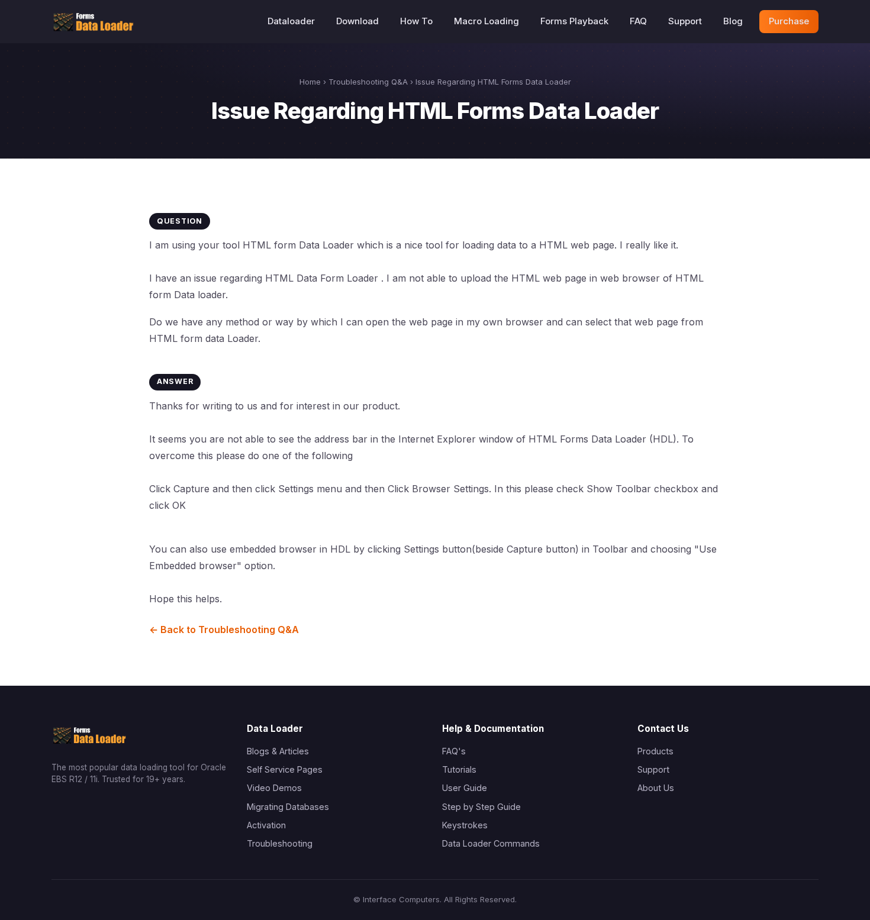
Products (655, 751)
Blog (733, 21)
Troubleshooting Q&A (368, 81)
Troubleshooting (279, 843)
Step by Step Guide (481, 807)
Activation (266, 825)
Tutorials (459, 769)
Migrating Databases (288, 807)
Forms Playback (574, 21)
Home (310, 81)
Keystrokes (465, 825)
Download (357, 21)
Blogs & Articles (278, 751)
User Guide (464, 788)
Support (685, 21)
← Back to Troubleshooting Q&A (224, 629)
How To (416, 21)
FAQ (638, 21)
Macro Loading (486, 21)
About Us (655, 788)
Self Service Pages (285, 769)
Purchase (789, 21)
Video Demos (274, 788)
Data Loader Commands (491, 843)
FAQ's (454, 751)
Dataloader (291, 21)
